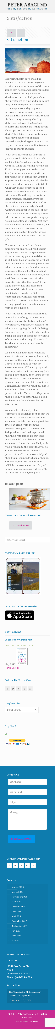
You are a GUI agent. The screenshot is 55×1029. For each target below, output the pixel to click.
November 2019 (19, 896)
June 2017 (16, 935)
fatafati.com (34, 1021)
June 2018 (16, 911)
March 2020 (17, 892)
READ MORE (12, 667)
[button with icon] (7, 688)
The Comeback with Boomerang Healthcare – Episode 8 (24, 994)
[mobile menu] (51, 5)
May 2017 (16, 940)
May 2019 (16, 901)
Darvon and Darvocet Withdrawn (23, 514)
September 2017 (19, 926)
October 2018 (18, 906)
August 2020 (18, 887)
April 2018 (16, 916)
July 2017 (16, 930)
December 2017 (19, 921)
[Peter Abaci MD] (27, 6)
